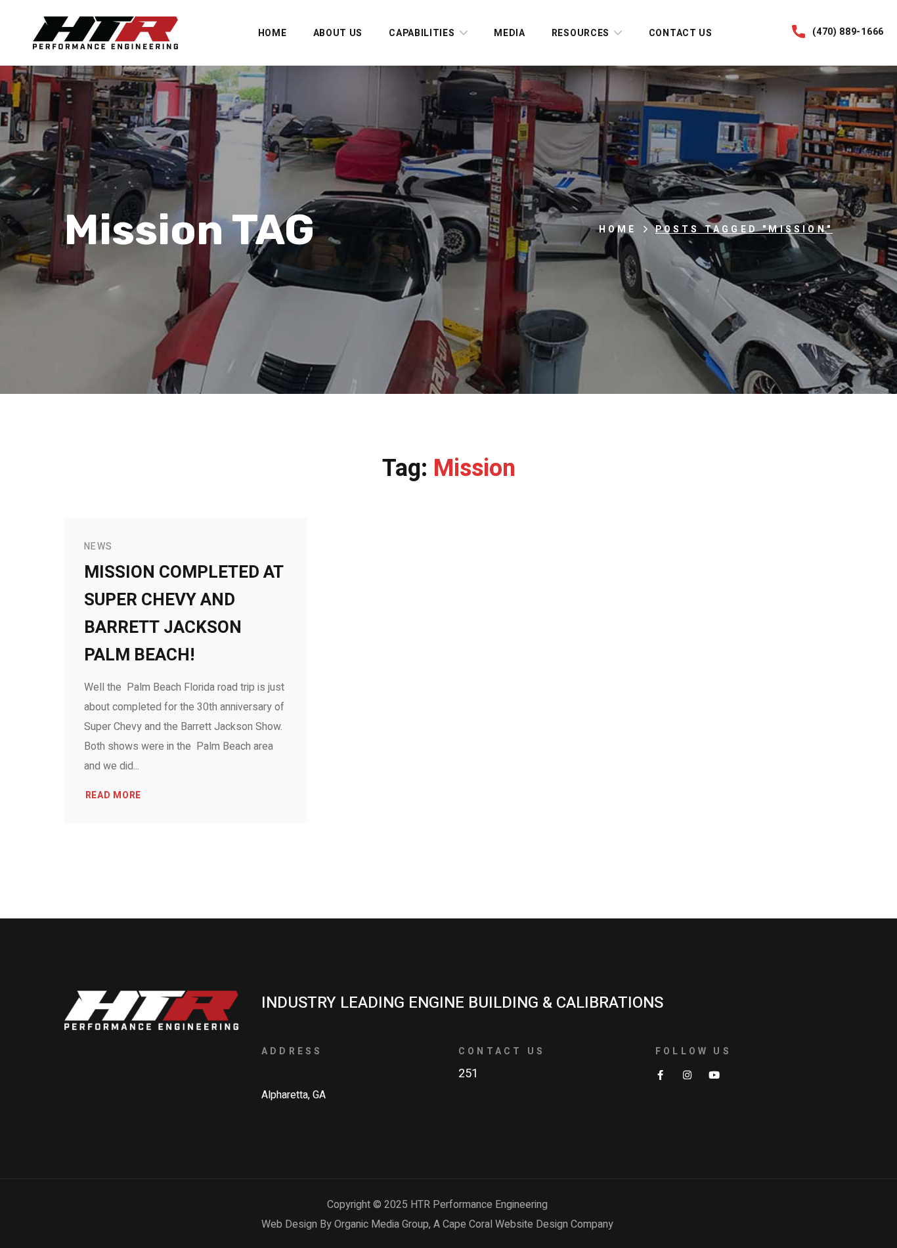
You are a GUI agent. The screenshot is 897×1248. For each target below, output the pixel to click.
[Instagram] (687, 1075)
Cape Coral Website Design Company (528, 1224)
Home (618, 229)
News (98, 546)
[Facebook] (660, 1075)
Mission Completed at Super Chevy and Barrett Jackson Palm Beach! (184, 614)
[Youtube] (714, 1075)
